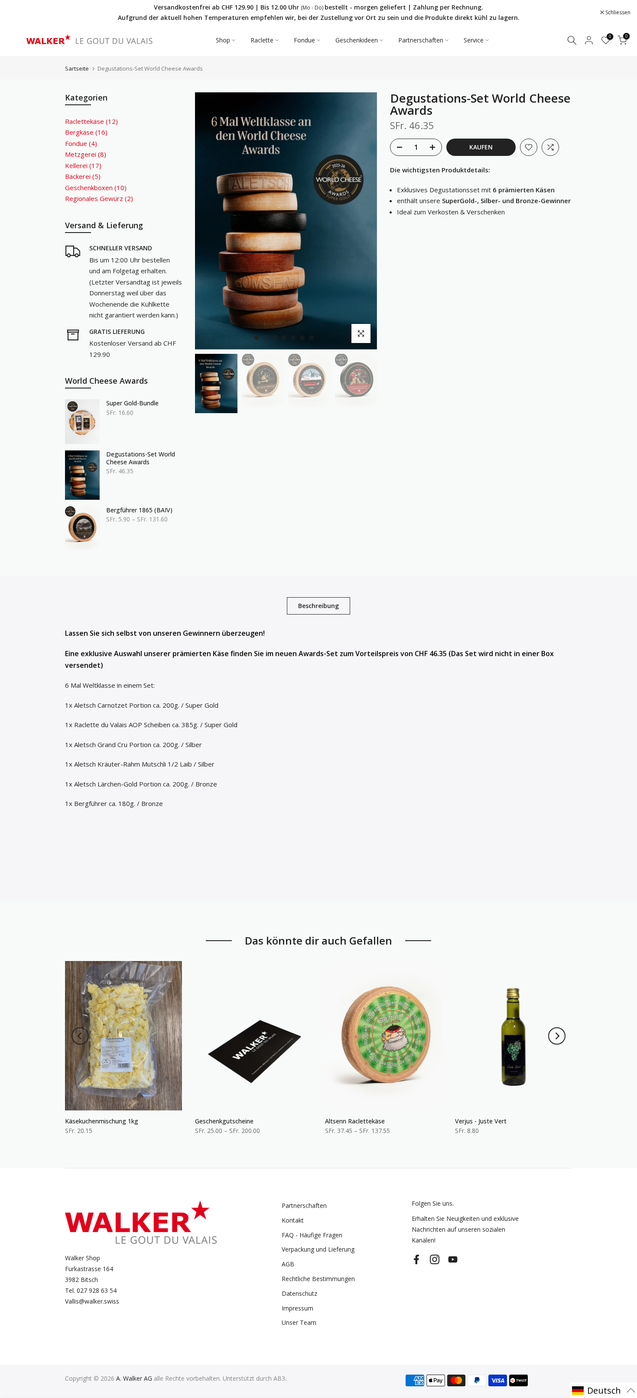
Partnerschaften (420, 40)
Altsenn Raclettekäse (355, 1121)
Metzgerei (85, 154)
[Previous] (80, 1036)
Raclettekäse (91, 121)
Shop (223, 40)
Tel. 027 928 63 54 (91, 1290)
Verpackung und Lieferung (318, 1249)
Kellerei (83, 165)
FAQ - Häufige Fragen (312, 1235)
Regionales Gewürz (99, 198)
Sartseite (77, 68)
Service (474, 40)
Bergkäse (86, 132)
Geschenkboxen (96, 187)
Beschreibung (318, 605)
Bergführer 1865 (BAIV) (139, 510)
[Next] (557, 1036)
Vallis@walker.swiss (92, 1301)
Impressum (297, 1308)
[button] (603, 1390)
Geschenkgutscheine (224, 1121)
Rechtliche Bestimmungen (318, 1279)
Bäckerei (83, 176)
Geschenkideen (356, 40)
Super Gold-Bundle (132, 403)
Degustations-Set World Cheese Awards (140, 458)
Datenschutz (299, 1293)
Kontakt (293, 1220)
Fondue (304, 40)
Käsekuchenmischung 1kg (101, 1121)
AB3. (279, 1378)
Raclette (261, 40)
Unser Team (299, 1322)
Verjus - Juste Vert (481, 1121)
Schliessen (23, 12)
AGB (288, 1264)
